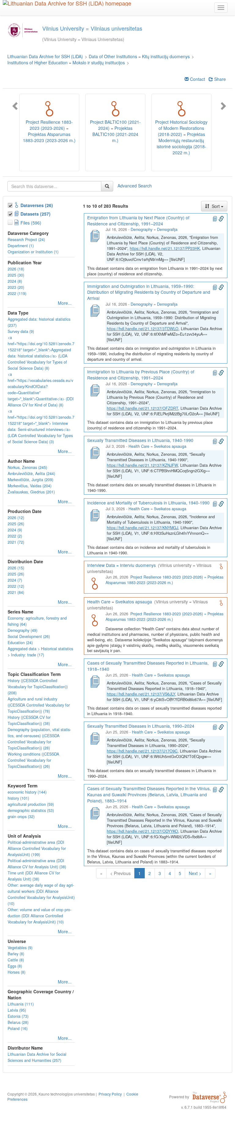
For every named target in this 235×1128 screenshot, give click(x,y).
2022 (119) (17, 293)
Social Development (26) (29, 636)
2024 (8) (15, 281)
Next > (195, 873)
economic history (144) (27, 792)
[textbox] (54, 186)
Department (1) (21, 245)
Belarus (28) (18, 1022)
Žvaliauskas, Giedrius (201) (31, 492)
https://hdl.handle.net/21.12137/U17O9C (142, 751)
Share (219, 79)
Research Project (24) (26, 239)
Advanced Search (135, 185)
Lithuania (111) (21, 1004)
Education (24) (20, 642)
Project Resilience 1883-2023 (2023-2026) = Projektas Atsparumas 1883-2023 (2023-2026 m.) (164, 579)
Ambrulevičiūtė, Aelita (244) (31, 473)
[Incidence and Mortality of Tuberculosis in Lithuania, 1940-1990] (94, 514)
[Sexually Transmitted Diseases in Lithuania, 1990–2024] (94, 737)
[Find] (107, 186)
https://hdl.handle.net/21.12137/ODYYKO (142, 831)
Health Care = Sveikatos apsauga (157, 446)
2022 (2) (15, 536)
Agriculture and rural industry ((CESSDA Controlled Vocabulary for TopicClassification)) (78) (39, 705)
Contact (197, 79)
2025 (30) (16, 275)
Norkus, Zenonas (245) (27, 467)
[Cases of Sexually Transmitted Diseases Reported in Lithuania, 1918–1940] (94, 680)
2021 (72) (16, 542)
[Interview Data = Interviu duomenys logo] (94, 582)
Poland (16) (18, 1028)
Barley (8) (16, 953)
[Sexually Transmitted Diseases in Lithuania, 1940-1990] (94, 452)
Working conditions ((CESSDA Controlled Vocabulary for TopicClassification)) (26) (33, 760)
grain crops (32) (21, 816)
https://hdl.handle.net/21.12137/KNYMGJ (142, 527)
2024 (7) (15, 580)
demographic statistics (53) (31, 810)
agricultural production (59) (31, 804)
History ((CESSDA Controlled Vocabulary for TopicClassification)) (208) (38, 687)
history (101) (18, 798)
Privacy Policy (110, 1093)
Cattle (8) (16, 960)
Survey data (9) (21, 331)
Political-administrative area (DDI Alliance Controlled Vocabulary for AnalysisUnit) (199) (37, 848)
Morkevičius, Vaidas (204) (29, 486)
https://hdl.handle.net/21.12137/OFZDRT (142, 408)
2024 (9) (15, 530)
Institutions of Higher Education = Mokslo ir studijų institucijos (66, 62)
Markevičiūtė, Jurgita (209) (30, 479)
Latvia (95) (17, 1010)
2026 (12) (16, 517)
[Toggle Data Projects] (11, 212)
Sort (216, 206)
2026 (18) (16, 269)
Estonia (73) (18, 1016)
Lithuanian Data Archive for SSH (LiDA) (45, 56)
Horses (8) (16, 972)
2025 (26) (16, 523)
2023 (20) (16, 287)
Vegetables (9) (20, 947)
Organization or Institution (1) (33, 252)
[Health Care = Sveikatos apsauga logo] (94, 619)
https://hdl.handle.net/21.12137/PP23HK (165, 248)
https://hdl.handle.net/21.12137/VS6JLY (141, 694)
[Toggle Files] (11, 221)
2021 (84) (16, 592)
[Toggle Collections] (11, 204)
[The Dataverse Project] (210, 1096)
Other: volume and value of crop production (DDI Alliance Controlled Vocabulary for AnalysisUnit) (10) (39, 916)
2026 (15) (16, 568)
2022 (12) (16, 586)
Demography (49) (22, 630)
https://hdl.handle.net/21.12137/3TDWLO (142, 328)
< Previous (120, 873)
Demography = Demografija (154, 229)
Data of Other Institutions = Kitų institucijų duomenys (139, 56)
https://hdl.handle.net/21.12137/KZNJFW (142, 465)
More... (65, 303)
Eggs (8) (15, 966)
